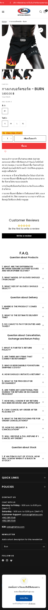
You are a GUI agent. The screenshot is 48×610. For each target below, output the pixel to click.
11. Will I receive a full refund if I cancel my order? (20, 437)
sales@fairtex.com (15, 526)
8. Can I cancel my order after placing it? (19, 410)
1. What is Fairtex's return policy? (17, 348)
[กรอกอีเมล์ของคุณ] (43, 547)
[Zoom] (40, 30)
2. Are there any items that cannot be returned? (17, 357)
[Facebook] (3, 560)
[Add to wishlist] (5, 151)
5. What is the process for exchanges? (17, 382)
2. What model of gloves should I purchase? (21, 278)
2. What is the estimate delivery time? (20, 316)
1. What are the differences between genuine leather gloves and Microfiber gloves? (20, 268)
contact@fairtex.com (32, 514)
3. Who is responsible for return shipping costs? (20, 366)
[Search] (41, 11)
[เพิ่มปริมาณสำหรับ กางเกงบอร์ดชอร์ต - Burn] (11, 138)
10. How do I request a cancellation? (14, 428)
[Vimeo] (11, 561)
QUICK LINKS (10, 477)
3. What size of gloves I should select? (20, 287)
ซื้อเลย (24, 146)
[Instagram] (7, 560)
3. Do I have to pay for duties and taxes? (21, 325)
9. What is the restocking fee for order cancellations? (21, 419)
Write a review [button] (24, 235)
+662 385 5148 (8, 517)
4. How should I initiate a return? (21, 374)
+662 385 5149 (8, 520)
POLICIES (8, 487)
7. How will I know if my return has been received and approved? (21, 401)
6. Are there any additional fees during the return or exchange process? (20, 392)
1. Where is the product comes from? (19, 307)
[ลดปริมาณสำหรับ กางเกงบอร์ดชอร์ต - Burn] (4, 138)
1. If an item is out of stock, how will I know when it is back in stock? (21, 458)
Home (4, 21)
